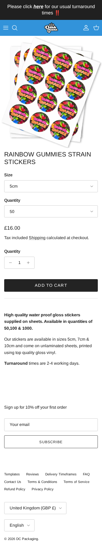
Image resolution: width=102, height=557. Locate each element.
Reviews (32, 474)
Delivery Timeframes (61, 474)
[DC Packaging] (51, 27)
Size (8, 175)
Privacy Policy (43, 489)
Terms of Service (76, 482)
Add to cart (51, 285)
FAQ (86, 474)
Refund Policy (14, 489)
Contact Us (12, 482)
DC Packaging (27, 539)
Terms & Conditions (42, 482)
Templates (12, 474)
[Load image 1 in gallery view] (51, 92)
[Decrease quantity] (9, 262)
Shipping (37, 237)
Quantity (12, 200)
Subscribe (51, 442)
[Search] (17, 27)
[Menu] (6, 27)
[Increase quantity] (29, 262)
